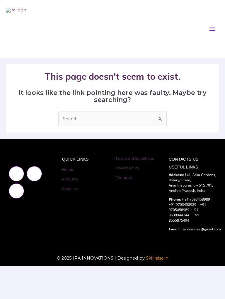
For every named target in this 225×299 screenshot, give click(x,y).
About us (70, 188)
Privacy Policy (127, 168)
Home (67, 169)
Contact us (124, 177)
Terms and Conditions (134, 158)
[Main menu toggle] (212, 29)
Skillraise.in (157, 258)
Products (70, 179)
